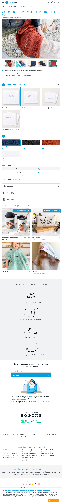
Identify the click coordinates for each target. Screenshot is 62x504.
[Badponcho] (16, 256)
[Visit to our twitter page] (25, 415)
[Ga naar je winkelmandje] (58, 2)
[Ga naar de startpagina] (11, 2)
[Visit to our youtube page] (33, 415)
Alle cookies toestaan (53, 500)
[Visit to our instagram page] (36, 415)
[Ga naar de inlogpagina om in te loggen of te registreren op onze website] (51, 2)
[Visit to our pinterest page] (29, 415)
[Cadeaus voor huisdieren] (6, 6)
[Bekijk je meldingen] (55, 2)
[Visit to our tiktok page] (40, 415)
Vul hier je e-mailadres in (19, 369)
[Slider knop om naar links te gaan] (4, 63)
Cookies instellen (7, 501)
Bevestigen (16, 375)
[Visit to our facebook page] (22, 415)
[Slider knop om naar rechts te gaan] (57, 63)
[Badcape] (46, 256)
